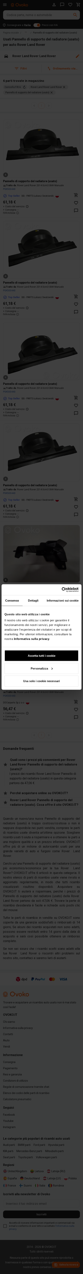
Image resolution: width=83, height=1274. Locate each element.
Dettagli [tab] (33, 600)
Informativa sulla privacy (31, 638)
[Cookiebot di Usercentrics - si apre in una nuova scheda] (62, 589)
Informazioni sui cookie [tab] (63, 600)
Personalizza (39, 668)
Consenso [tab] (12, 600)
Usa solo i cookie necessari (41, 681)
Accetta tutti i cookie (41, 655)
